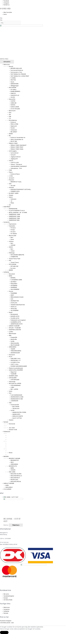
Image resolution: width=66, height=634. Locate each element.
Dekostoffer (12, 99)
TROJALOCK (15, 408)
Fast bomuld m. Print (16, 72)
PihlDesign (12, 253)
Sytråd (12, 410)
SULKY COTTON (17, 418)
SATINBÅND (14, 285)
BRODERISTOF (15, 460)
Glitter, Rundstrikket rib (17, 139)
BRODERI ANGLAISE (16, 68)
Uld (10, 205)
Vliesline (11, 420)
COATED (13, 101)
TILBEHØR (13, 374)
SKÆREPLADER (13, 375)
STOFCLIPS (14, 302)
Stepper (11, 195)
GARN (7, 485)
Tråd (10, 402)
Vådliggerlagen (15, 85)
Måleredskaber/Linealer (17, 297)
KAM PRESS (7, 206)
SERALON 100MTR (17, 416)
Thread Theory (15, 262)
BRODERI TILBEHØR (14, 458)
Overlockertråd (15, 404)
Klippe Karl (13, 372)
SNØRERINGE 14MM (14, 214)
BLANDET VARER (13, 193)
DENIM (11, 133)
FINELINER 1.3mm (15, 358)
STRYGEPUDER (15, 379)
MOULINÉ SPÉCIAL (16, 481)
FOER (10, 170)
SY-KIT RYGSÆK (15, 108)
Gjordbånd (13, 281)
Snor (10, 393)
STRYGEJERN (12, 377)
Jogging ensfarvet (16, 156)
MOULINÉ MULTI (15, 477)
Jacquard (11, 178)
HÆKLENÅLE (9, 487)
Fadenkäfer (12, 226)
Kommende (12, 423)
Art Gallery (13, 89)
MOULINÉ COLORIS (16, 473)
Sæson (11, 197)
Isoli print (13, 154)
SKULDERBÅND (15, 289)
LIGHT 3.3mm (14, 364)
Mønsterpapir (12, 333)
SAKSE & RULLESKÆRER (16, 370)
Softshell (11, 187)
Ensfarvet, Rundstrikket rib (18, 137)
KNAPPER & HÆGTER (15, 329)
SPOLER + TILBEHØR (15, 327)
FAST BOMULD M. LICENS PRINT (20, 76)
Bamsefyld (12, 274)
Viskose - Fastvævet (16, 164)
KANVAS (13, 105)
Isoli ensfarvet (14, 153)
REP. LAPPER (14, 389)
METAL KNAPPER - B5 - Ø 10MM (18, 212)
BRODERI (6, 456)
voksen (13, 251)
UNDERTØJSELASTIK (17, 324)
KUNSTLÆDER (15, 106)
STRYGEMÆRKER (15, 385)
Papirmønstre (12, 224)
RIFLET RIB (14, 141)
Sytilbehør (6, 272)
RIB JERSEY (14, 132)
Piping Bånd (14, 283)
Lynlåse (11, 331)
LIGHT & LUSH (15, 162)
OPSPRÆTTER (15, 301)
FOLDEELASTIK (15, 318)
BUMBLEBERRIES (15, 91)
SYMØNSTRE (14, 256)
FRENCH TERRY (13, 143)
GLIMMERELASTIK (16, 322)
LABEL (12, 387)
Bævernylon (12, 110)
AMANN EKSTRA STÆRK (19, 412)
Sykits (10, 391)
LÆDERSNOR (14, 400)
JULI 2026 (12, 427)
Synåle (12, 341)
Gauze (12, 82)
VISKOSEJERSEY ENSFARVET (19, 166)
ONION (11, 247)
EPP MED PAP (14, 266)
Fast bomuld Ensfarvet (17, 70)
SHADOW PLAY (15, 95)
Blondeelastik (14, 314)
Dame (12, 239)
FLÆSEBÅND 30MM (16, 279)
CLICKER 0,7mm (15, 362)
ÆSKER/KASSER (15, 352)
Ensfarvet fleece (15, 174)
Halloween (13, 199)
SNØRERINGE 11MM (14, 218)
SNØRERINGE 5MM (14, 220)
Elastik (10, 312)
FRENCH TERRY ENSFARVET (18, 145)
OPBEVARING (12, 347)
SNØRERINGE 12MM (14, 216)
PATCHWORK (12, 87)
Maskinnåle (14, 339)
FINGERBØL (14, 293)
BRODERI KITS (13, 466)
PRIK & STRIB (14, 124)
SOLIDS (13, 97)
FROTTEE (13, 80)
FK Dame (13, 227)
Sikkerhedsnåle (15, 343)
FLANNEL (13, 78)
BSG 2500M (15, 406)
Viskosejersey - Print (16, 168)
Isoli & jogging (12, 151)
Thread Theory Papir (14, 258)
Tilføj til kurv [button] (15, 525)
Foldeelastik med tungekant (18, 320)
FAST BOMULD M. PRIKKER (18, 74)
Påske (12, 203)
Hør (10, 114)
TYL (10, 118)
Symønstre (7, 222)
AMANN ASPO (16, 414)
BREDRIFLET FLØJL (16, 181)
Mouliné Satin (14, 479)
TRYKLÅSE (14, 308)
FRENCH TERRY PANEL (17, 149)
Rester (10, 452)
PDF (10, 260)
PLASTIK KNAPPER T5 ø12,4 (17, 210)
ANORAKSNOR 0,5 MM (17, 397)
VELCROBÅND (14, 310)
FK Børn (13, 229)
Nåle (10, 335)
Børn (12, 237)
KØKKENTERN (14, 83)
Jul (11, 201)
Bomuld (11, 66)
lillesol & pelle (12, 235)
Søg (1, 18)
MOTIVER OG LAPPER (15, 383)
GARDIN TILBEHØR (14, 326)
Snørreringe (12, 381)
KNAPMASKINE (13, 208)
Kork (10, 112)
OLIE (12, 299)
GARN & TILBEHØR (9, 483)
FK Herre (13, 231)
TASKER (13, 349)
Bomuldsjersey (13, 120)
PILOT (10, 356)
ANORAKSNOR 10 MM (17, 399)
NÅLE (12, 462)
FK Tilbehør (14, 233)
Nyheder (6, 422)
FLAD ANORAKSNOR (16, 395)
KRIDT (12, 295)
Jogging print (14, 158)
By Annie (13, 268)
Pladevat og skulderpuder (16, 368)
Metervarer (7, 64)
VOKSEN (13, 470)
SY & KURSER (7, 489)
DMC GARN (12, 472)
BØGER (11, 270)
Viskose (11, 160)
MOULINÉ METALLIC (16, 475)
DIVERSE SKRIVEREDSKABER (19, 366)
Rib (10, 135)
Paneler (13, 128)
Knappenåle (14, 337)
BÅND (10, 276)
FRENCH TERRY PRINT (17, 147)
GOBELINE (13, 103)
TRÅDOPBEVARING (16, 350)
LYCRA (11, 176)
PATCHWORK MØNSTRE (17, 254)
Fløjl (10, 116)
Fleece (11, 172)
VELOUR (13, 185)
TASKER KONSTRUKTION (18, 304)
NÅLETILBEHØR (15, 345)
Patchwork (12, 354)
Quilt (10, 183)
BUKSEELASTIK (15, 316)
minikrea (11, 241)
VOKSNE (13, 245)
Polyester (11, 179)
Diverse (11, 291)
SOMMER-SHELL (15, 191)
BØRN (12, 468)
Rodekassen (7, 431)
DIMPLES (13, 93)
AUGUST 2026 (13, 429)
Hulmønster (14, 130)
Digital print (14, 126)
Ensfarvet (13, 122)
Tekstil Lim (13, 306)
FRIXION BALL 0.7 (16, 360)
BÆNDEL (13, 277)
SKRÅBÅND (14, 287)
